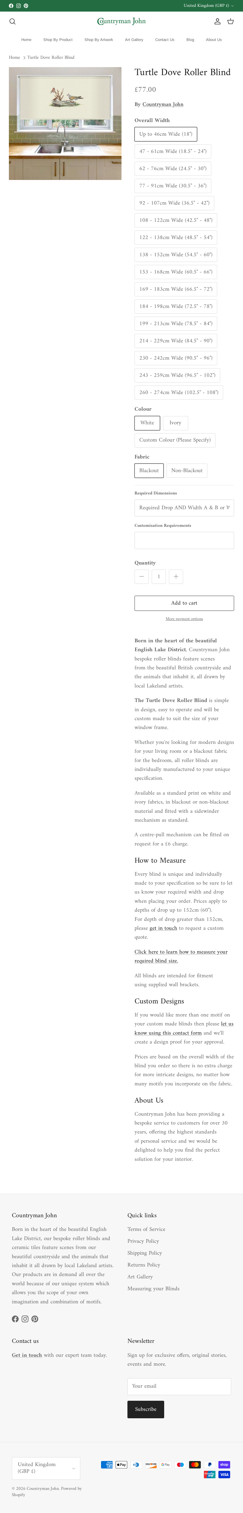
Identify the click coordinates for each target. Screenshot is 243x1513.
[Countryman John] (121, 21)
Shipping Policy (144, 1253)
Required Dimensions (156, 493)
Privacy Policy (143, 1241)
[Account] (216, 21)
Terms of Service (146, 1229)
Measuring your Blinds (153, 1289)
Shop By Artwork (98, 39)
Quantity (145, 563)
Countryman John (163, 105)
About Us (214, 39)
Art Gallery (134, 39)
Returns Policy (143, 1265)
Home (26, 39)
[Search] (12, 21)
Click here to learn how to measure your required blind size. (181, 956)
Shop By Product (58, 39)
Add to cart (184, 603)
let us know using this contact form (184, 1028)
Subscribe (145, 1409)
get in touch (163, 928)
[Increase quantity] (176, 577)
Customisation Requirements (163, 526)
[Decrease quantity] (142, 577)
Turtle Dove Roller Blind (50, 58)
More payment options (184, 619)
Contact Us (165, 39)
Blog (190, 39)
